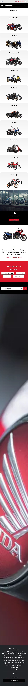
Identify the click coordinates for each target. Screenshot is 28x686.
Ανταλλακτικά (19, 276)
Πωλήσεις (21, 273)
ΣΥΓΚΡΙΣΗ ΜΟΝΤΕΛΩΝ (14, 258)
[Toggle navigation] (25, 5)
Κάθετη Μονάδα (9, 273)
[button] (12, 223)
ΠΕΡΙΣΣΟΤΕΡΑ (14, 669)
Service (8, 276)
